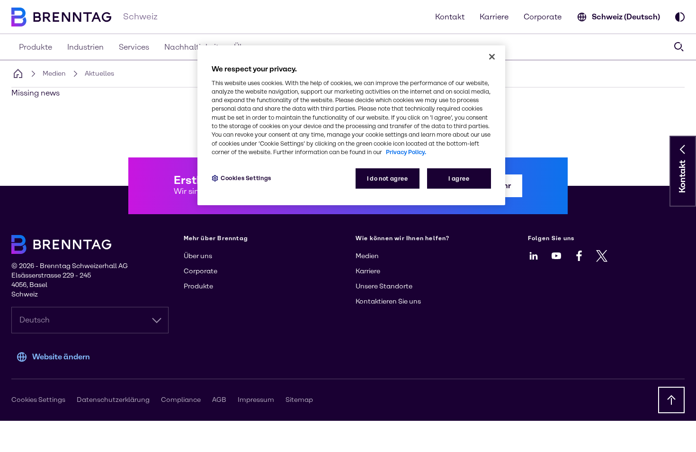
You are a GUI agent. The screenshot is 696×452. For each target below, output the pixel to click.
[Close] (492, 56)
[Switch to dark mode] (680, 17)
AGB (219, 400)
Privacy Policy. (406, 152)
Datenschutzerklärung (113, 400)
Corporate (543, 16)
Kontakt (449, 16)
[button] (682, 149)
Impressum (256, 400)
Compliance (181, 400)
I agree (458, 178)
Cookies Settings (246, 178)
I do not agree (387, 178)
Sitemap (299, 400)
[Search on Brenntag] (679, 47)
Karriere (494, 16)
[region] (351, 125)
